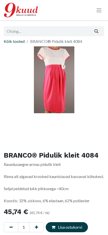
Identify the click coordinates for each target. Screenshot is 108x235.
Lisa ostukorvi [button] (69, 227)
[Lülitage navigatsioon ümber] (99, 10)
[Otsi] (96, 31)
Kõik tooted (14, 41)
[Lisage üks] (36, 227)
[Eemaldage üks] (11, 227)
